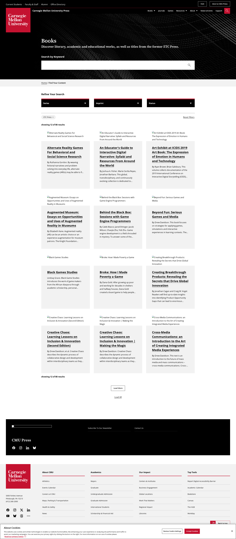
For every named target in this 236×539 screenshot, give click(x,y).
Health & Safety (48, 507)
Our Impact (144, 472)
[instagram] (20, 447)
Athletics (45, 481)
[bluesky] (34, 447)
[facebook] (13, 447)
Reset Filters (188, 117)
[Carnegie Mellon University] (18, 20)
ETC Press (48, 117)
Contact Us (139, 428)
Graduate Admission (99, 500)
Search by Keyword (52, 56)
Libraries (142, 513)
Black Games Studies (62, 272)
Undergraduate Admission (101, 494)
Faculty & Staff (31, 4)
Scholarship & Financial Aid (102, 513)
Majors (93, 481)
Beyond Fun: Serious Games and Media (167, 214)
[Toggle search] (227, 11)
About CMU (47, 472)
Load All (118, 397)
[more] (28, 515)
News (44, 513)
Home (44, 83)
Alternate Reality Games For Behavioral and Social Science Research (65, 152)
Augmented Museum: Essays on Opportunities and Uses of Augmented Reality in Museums (65, 218)
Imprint (99, 103)
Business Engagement (148, 488)
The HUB (191, 507)
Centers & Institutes (147, 481)
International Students (100, 507)
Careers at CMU (48, 494)
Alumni (44, 4)
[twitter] (21, 510)
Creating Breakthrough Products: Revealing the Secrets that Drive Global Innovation (170, 278)
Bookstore (192, 494)
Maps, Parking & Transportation (55, 500)
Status (152, 103)
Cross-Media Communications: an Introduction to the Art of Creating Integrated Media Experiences (168, 341)
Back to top (223, 523)
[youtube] (7, 515)
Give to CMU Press (220, 4)
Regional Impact (145, 507)
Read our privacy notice (14, 536)
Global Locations (146, 494)
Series (46, 103)
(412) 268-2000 (12, 501)
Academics (96, 472)
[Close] (232, 531)
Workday (191, 513)
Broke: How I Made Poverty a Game (113, 274)
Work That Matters (146, 500)
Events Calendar (49, 488)
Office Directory (58, 4)
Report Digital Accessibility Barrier (202, 481)
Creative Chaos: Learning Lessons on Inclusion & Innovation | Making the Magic (117, 338)
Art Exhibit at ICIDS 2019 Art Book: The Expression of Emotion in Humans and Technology (170, 154)
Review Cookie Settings (172, 531)
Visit (202, 4)
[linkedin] (27, 447)
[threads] (21, 515)
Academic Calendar (196, 488)
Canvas (190, 500)
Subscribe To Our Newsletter (100, 428)
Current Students (14, 4)
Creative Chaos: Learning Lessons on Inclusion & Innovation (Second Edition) (64, 338)
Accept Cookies (192, 531)
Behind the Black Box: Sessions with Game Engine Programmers (116, 216)
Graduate (94, 488)
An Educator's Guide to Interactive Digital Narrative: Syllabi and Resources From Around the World (117, 156)
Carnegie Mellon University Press (50, 10)
